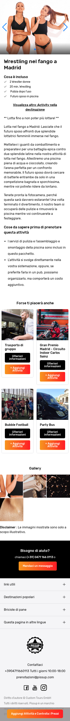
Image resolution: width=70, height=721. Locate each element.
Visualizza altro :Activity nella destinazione (35, 107)
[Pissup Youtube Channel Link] (35, 687)
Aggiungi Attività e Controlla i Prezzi (35, 713)
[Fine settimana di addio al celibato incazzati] (35, 6)
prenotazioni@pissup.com (35, 677)
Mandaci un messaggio (38, 566)
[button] (4, 27)
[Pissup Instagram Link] (43, 687)
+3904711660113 (17, 671)
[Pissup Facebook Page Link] (26, 687)
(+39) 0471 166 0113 (40, 557)
